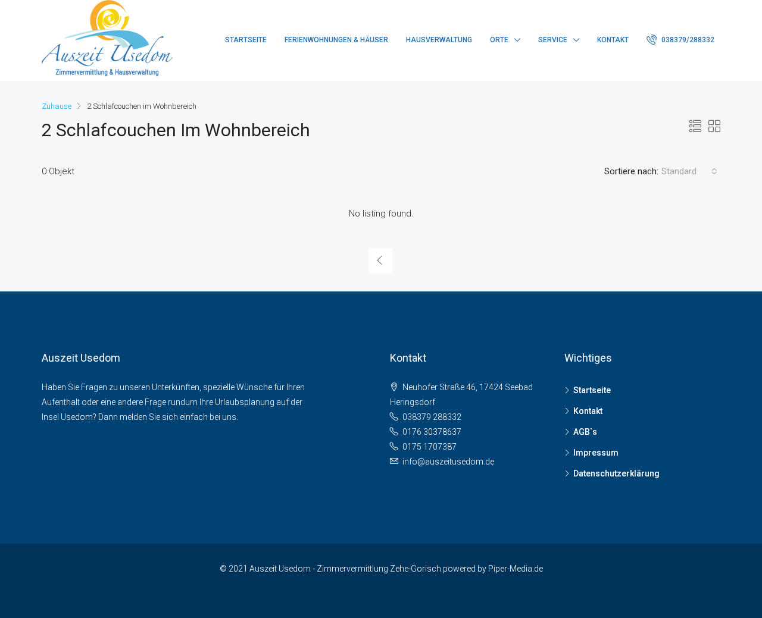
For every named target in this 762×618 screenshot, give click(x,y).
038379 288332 (431, 417)
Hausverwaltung (439, 40)
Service (552, 40)
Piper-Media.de (515, 568)
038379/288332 (687, 40)
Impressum (596, 452)
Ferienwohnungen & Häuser (336, 40)
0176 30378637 (431, 432)
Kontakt (613, 40)
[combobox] (689, 171)
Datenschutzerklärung (616, 473)
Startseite (246, 40)
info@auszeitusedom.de (448, 461)
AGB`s (585, 432)
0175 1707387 (429, 446)
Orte (499, 40)
